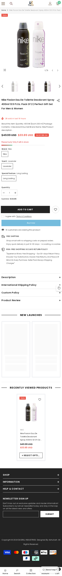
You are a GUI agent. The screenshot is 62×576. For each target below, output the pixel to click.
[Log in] (50, 3)
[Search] (11, 3)
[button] (52, 70)
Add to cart (25, 209)
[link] (16, 361)
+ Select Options (32, 455)
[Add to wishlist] (55, 209)
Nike (22, 430)
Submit (49, 514)
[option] (31, 43)
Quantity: (5, 187)
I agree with (10, 216)
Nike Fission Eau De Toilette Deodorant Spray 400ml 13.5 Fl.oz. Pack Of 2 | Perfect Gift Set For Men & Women (30, 436)
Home (3, 10)
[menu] (3, 3)
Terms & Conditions (24, 216)
